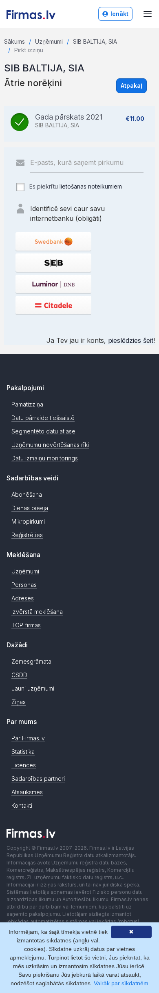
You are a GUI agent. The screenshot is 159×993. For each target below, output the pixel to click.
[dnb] (53, 284)
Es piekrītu (75, 186)
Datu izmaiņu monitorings (44, 458)
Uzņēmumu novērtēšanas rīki (50, 444)
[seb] (53, 262)
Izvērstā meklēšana (37, 611)
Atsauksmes (27, 792)
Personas (24, 584)
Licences (23, 765)
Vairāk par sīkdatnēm (121, 983)
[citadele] (53, 305)
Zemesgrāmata (31, 661)
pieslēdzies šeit (130, 340)
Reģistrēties (27, 534)
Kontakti (21, 805)
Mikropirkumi (28, 521)
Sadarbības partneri (38, 778)
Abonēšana (26, 494)
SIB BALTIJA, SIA (95, 41)
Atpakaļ (131, 85)
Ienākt (119, 13)
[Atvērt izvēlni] (147, 14)
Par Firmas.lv (28, 738)
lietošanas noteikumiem (91, 186)
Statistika (23, 751)
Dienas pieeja (29, 507)
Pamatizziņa (27, 404)
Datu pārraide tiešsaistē (43, 417)
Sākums (14, 41)
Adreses (22, 598)
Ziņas (18, 701)
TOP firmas (26, 625)
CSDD (19, 674)
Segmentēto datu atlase (43, 431)
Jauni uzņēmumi (32, 688)
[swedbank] (53, 241)
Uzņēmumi (49, 41)
